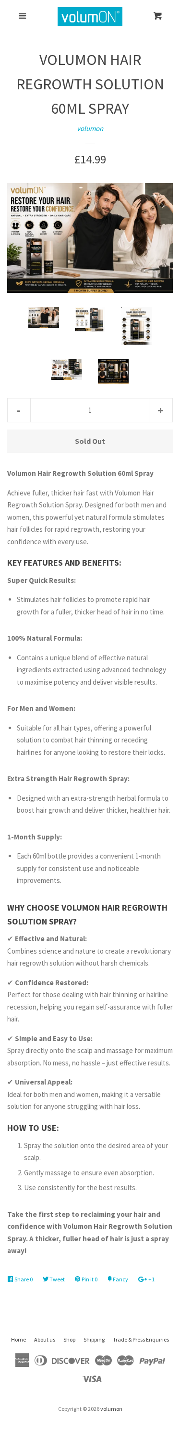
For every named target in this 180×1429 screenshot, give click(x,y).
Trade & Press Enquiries (141, 1339)
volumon (90, 128)
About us (44, 1339)
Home (18, 1339)
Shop (69, 1339)
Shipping (94, 1339)
